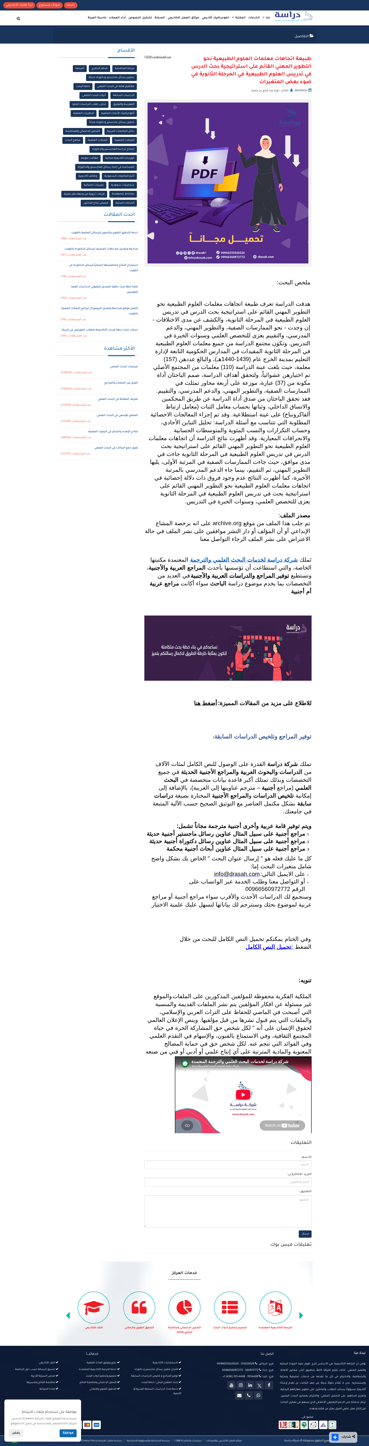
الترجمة (79, 68)
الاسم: (306, 1157)
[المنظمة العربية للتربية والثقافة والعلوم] (304, 1425)
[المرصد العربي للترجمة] (313, 1425)
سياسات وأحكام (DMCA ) (188, 1441)
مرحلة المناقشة (124, 68)
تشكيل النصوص (140, 17)
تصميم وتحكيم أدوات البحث (275, 1328)
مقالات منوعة (89, 158)
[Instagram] (240, 1385)
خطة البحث (83, 86)
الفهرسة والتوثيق (123, 104)
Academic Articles (123, 194)
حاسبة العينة (97, 17)
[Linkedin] (250, 1385)
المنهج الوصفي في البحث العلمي (117, 415)
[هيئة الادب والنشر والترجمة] (289, 1425)
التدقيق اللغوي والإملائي (184, 1328)
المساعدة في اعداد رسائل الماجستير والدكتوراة (106, 167)
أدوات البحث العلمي (94, 95)
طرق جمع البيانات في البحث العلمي (116, 448)
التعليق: (305, 1191)
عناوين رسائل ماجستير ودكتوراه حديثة (111, 77)
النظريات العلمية (83, 113)
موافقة (68, 1433)
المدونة (160, 17)
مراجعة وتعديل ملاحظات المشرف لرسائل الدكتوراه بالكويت (101, 249)
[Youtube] (231, 1385)
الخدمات (254, 17)
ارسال (305, 1234)
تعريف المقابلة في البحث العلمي (118, 399)
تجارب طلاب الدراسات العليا (89, 104)
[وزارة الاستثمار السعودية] (332, 1425)
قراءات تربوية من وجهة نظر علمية (84, 194)
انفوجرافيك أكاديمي (215, 17)
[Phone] (249, 1395)
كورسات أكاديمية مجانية (119, 158)
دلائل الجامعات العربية (120, 131)
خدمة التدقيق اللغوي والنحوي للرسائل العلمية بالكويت (104, 232)
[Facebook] (269, 1385)
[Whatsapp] (258, 1395)
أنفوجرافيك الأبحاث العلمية (117, 113)
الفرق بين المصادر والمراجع (121, 383)
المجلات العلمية (124, 140)
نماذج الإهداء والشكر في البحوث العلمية (113, 431)
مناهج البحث (73, 140)
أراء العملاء (117, 17)
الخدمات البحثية (125, 203)
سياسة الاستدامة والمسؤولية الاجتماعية (148, 1441)
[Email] (239, 1395)
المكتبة (240, 17)
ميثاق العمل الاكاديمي (183, 17)
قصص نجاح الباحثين (95, 203)
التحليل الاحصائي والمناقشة (83, 131)
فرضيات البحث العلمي (124, 366)
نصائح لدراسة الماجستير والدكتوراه (113, 149)
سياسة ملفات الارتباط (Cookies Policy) (101, 1441)
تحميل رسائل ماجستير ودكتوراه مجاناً (111, 122)
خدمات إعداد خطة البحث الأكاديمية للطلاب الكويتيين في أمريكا (100, 330)
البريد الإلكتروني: (299, 1174)
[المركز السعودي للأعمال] (323, 1425)
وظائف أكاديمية (87, 176)
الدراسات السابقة (123, 95)
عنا (267, 17)
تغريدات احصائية (94, 185)
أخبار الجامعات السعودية (119, 176)
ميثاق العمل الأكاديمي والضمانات (223, 1441)
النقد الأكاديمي (139, 1328)
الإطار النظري (99, 68)
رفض (16, 1433)
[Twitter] (259, 1385)
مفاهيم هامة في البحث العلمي (115, 86)
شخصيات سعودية (122, 185)
